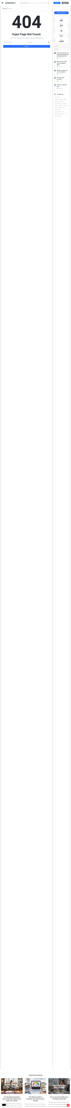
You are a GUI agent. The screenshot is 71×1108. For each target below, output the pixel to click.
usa (65, 113)
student (61, 113)
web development (58, 115)
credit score (62, 101)
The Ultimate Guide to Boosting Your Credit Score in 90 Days (35, 1099)
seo (62, 111)
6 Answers (61, 88)
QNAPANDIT (10, 3)
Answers (57, 49)
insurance (60, 105)
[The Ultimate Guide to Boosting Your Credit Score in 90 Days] (35, 1086)
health (56, 105)
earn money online (58, 103)
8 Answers (61, 58)
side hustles (57, 113)
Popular (56, 46)
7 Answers (61, 73)
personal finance (58, 111)
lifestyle (56, 107)
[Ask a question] (68, 1105)
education (65, 103)
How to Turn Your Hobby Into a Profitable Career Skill (59, 1098)
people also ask (57, 109)
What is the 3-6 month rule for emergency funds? (62, 63)
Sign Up (65, 2)
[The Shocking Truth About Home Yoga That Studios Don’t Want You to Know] (12, 1086)
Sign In (57, 2)
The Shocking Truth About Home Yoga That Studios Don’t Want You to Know (11, 1099)
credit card (57, 101)
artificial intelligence (58, 99)
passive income (61, 107)
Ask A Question (61, 12)
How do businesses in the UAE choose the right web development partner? (63, 54)
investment (65, 105)
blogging (64, 99)
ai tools (58, 97)
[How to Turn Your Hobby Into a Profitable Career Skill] (59, 1086)
